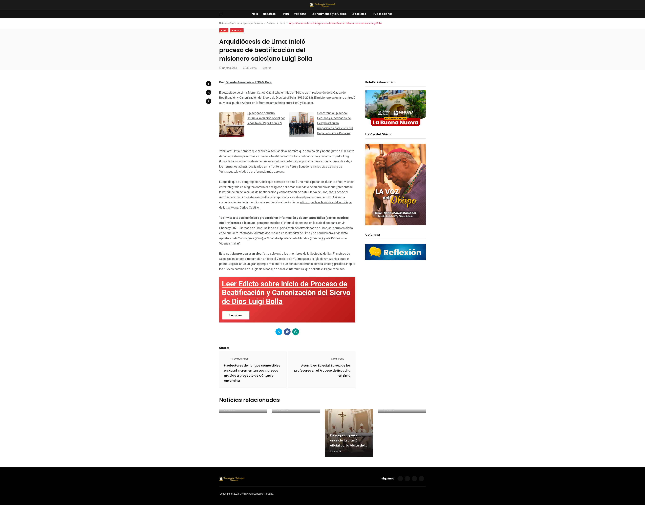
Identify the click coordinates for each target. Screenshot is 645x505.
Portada (237, 30)
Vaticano (300, 14)
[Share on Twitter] (208, 92)
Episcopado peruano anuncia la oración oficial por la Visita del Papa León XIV (266, 118)
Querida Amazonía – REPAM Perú (249, 82)
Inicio (254, 14)
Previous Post (239, 359)
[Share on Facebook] (208, 83)
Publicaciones (382, 14)
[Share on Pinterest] (208, 101)
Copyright (225, 493)
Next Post (337, 359)
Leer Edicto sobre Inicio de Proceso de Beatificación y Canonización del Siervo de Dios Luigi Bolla (286, 292)
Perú (286, 14)
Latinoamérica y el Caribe (329, 14)
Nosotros (269, 14)
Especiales (359, 14)
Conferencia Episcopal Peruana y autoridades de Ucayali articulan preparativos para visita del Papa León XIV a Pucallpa (335, 123)
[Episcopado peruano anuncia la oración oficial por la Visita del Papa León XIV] (231, 124)
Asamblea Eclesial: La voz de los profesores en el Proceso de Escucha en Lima (322, 370)
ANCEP (232, 410)
